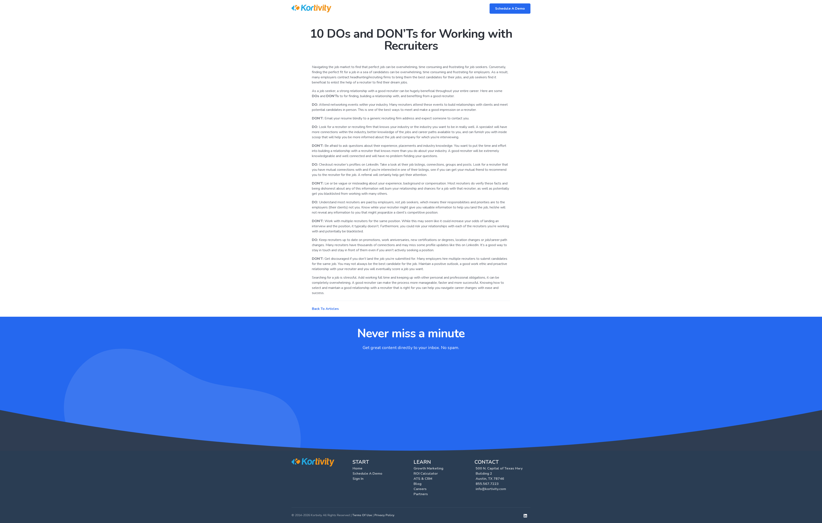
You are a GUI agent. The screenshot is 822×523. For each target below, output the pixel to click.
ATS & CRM (423, 478)
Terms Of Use (362, 515)
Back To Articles (325, 308)
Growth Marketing (428, 468)
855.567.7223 (487, 483)
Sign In (358, 478)
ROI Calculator (426, 473)
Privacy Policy (384, 515)
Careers (420, 489)
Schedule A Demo (510, 8)
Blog (417, 483)
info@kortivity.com (491, 489)
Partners (421, 494)
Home (357, 468)
